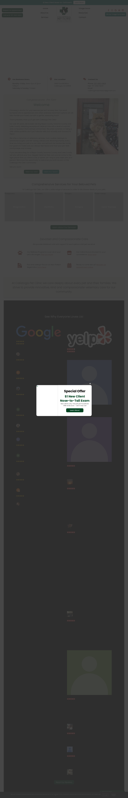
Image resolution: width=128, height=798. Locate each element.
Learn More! (75, 410)
